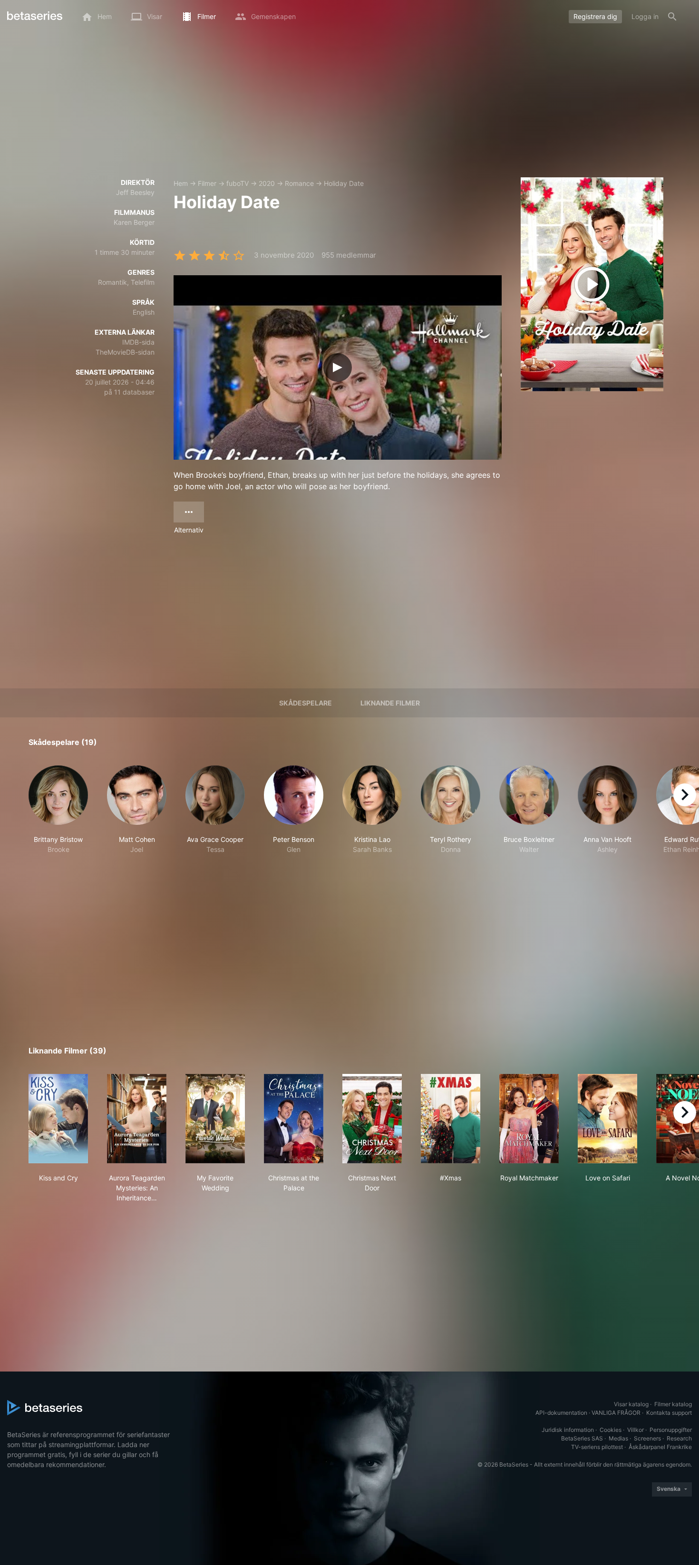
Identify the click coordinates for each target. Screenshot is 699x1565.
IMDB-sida (138, 342)
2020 (267, 183)
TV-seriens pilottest (597, 1446)
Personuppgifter (671, 1429)
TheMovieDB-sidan (125, 352)
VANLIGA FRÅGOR (616, 1412)
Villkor (635, 1429)
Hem (181, 183)
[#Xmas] (450, 1118)
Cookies (610, 1429)
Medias (618, 1438)
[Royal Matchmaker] (529, 1118)
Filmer (207, 183)
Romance (299, 183)
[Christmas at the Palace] (293, 1118)
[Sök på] (672, 17)
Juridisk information (568, 1429)
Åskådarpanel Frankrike (660, 1446)
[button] (58, 814)
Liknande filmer (390, 703)
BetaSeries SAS (582, 1438)
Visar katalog (631, 1404)
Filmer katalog (673, 1404)
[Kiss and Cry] (58, 1118)
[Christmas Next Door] (372, 1118)
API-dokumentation (561, 1412)
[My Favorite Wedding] (215, 1118)
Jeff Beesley (135, 192)
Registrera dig (595, 16)
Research (679, 1438)
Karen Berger (134, 222)
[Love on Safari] (607, 1118)
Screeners (647, 1438)
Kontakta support (669, 1412)
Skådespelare (305, 703)
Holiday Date (344, 183)
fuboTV (237, 183)
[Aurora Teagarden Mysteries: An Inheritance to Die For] (136, 1118)
